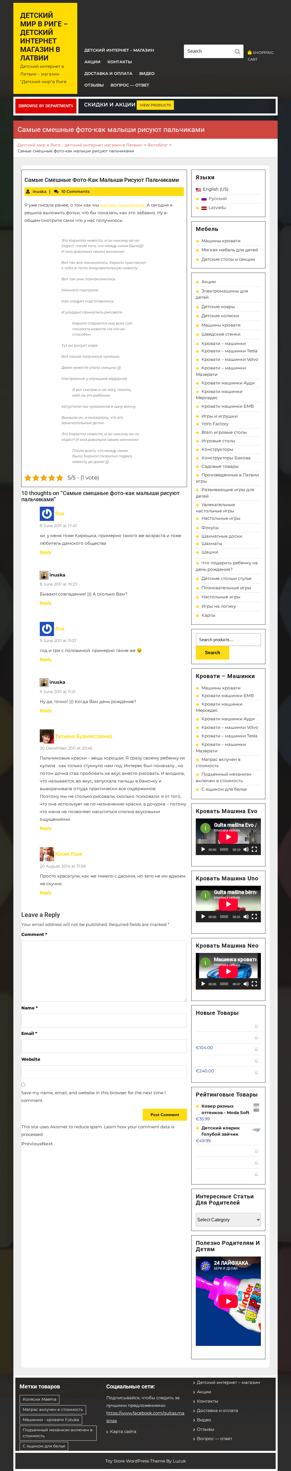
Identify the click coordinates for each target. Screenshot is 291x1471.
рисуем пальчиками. (123, 205)
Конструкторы (217, 449)
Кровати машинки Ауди (228, 383)
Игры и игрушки (219, 416)
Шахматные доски (221, 536)
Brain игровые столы (224, 432)
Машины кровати (220, 240)
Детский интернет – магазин (119, 50)
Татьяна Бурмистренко (83, 736)
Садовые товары (220, 466)
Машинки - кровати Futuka (51, 1419)
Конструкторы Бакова (226, 457)
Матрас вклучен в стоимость (53, 1409)
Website (30, 1059)
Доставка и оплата (108, 73)
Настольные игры (220, 518)
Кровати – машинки (223, 343)
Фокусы (210, 527)
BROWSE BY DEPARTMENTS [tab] (47, 106)
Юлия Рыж (68, 853)
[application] (228, 836)
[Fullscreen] (254, 849)
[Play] (203, 849)
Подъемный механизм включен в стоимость (58, 1432)
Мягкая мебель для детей (229, 249)
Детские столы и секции (228, 259)
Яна (60, 513)
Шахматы (211, 543)
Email (29, 1033)
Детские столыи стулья (226, 578)
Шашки (209, 552)
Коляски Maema (39, 1399)
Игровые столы (218, 440)
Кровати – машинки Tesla (229, 350)
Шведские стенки (220, 334)
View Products (155, 105)
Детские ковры (218, 306)
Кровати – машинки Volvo (229, 359)
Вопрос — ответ (130, 85)
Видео (147, 73)
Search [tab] (239, 52)
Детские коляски (220, 315)
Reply (46, 552)
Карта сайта (123, 1431)
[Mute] (246, 849)
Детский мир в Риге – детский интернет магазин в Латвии (44, 36)
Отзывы (94, 85)
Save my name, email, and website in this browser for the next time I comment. (93, 1096)
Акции (92, 61)
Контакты (119, 61)
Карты (208, 615)
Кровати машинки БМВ (227, 406)
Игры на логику (218, 606)
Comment (34, 934)
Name (29, 1008)
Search (212, 652)
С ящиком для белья (224, 789)
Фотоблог (157, 145)
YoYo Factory (214, 423)
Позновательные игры (226, 587)
